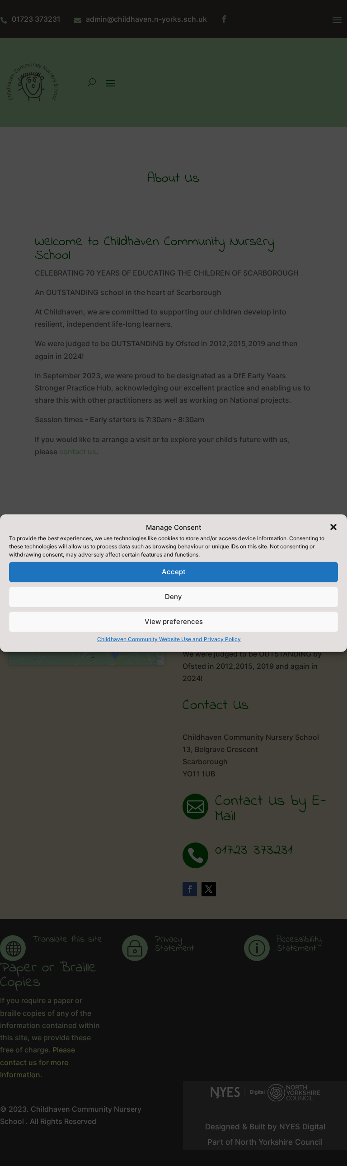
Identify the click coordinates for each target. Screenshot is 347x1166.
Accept (174, 571)
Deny (173, 596)
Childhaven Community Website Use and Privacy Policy (169, 639)
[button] (333, 527)
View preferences (174, 621)
